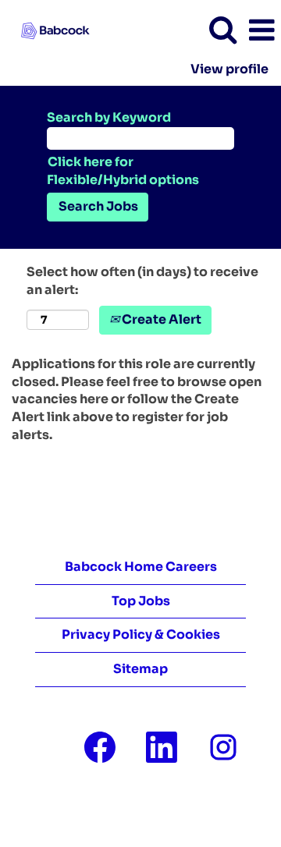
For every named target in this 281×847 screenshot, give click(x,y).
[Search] (222, 29)
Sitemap (140, 669)
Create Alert (160, 319)
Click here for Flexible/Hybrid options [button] (123, 171)
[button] (261, 30)
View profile (229, 69)
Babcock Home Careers (141, 566)
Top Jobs (141, 601)
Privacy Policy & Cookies (141, 634)
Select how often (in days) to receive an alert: (142, 281)
